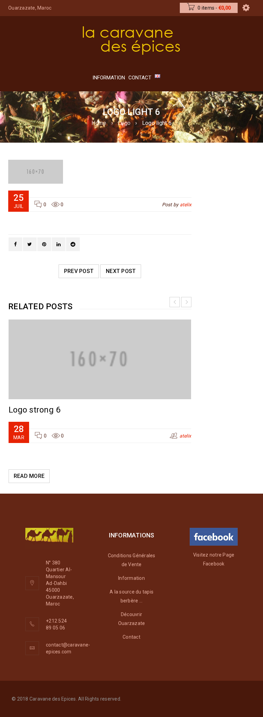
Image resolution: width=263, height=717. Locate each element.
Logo (124, 123)
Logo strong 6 (34, 410)
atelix (186, 204)
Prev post (78, 271)
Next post (121, 271)
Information (131, 578)
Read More (29, 476)
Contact (131, 637)
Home (98, 123)
